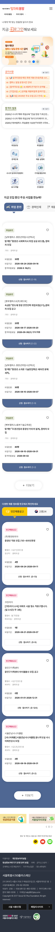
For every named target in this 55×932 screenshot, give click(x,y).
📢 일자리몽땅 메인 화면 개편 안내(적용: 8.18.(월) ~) (29, 78)
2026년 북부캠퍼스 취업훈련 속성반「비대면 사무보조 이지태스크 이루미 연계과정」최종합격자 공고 (27, 123)
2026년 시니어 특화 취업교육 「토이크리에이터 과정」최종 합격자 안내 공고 (27, 119)
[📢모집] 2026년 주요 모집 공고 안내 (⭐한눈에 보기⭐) (29, 96)
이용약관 (6, 859)
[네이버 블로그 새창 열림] (49, 843)
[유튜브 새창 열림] (42, 843)
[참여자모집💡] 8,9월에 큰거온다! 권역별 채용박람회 (29, 87)
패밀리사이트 (37, 907)
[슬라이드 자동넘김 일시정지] (49, 827)
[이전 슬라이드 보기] (46, 827)
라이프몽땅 (8, 14)
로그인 (18, 29)
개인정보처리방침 (19, 859)
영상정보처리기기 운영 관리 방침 (16, 863)
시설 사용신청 (14, 907)
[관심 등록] (47, 230)
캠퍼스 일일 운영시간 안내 (20, 82)
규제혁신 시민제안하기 (13, 867)
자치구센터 (19, 14)
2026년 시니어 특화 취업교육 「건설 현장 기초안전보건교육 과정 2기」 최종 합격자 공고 (27, 114)
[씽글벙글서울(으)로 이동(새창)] (13, 822)
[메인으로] (13, 8)
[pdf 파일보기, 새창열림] (36, 917)
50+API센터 (41, 867)
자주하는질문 (28, 867)
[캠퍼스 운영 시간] (27, 51)
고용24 (42, 511)
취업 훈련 (16, 207)
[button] (17, 61)
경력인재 (36, 207)
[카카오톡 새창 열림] (35, 843)
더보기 (47, 72)
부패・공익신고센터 (40, 863)
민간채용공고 (17, 511)
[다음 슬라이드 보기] (51, 827)
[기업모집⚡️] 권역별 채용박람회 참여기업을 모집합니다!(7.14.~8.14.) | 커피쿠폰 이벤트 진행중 (29, 91)
